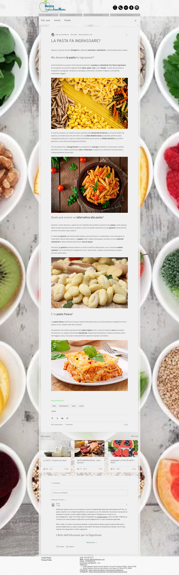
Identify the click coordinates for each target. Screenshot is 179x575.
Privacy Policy (46, 560)
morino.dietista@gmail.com (94, 559)
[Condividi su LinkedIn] (62, 418)
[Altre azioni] (126, 34)
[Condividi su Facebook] (52, 418)
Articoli (57, 20)
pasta (74, 406)
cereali (81, 406)
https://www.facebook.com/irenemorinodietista (106, 570)
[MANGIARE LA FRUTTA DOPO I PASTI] (123, 448)
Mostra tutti (134, 436)
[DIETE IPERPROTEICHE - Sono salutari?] (90, 448)
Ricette (68, 20)
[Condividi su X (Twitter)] (57, 418)
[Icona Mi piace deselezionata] (57, 547)
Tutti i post (45, 20)
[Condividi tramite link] (67, 418)
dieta (54, 406)
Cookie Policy (46, 558)
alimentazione (63, 406)
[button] (136, 20)
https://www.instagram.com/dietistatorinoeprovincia (108, 572)
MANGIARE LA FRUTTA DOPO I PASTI (122, 462)
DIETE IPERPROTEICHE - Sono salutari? (88, 462)
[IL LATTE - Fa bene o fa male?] (56, 448)
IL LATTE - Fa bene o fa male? (55, 461)
